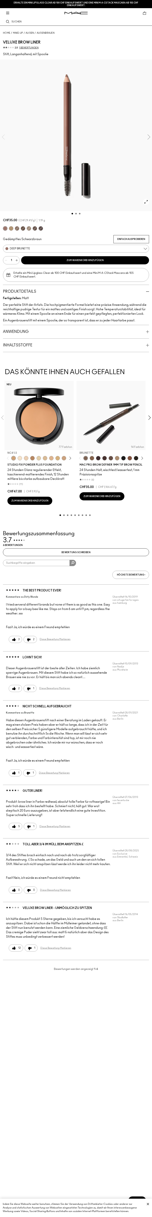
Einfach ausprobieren (131, 239)
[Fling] (11, 228)
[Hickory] (104, 458)
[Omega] (29, 228)
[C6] (32, 458)
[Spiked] (136, 458)
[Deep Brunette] (5, 228)
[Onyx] (123, 458)
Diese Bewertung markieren (55, 639)
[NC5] (19, 458)
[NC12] (38, 458)
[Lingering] (110, 458)
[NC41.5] (13, 458)
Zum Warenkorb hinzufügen (85, 260)
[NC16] (51, 458)
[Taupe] (35, 228)
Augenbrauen (45, 33)
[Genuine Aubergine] (98, 458)
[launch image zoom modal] (146, 202)
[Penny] (129, 458)
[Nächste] (69, 458)
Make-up (18, 33)
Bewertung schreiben (76, 552)
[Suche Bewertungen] (73, 563)
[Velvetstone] (41, 228)
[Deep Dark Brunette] (23, 228)
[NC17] (57, 458)
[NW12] (26, 458)
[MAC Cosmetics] (76, 13)
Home (6, 33)
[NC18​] (64, 458)
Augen (30, 33)
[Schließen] (148, 1204)
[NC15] (45, 458)
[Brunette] (17, 228)
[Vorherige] (8, 458)
